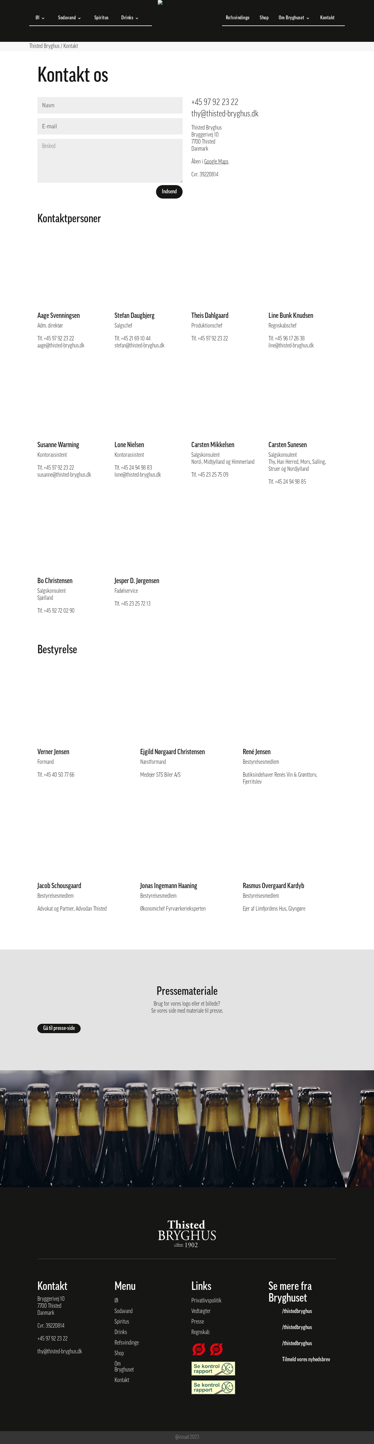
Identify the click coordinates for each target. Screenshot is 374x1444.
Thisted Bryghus (44, 46)
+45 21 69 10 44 (135, 339)
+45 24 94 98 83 (136, 468)
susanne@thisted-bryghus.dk (64, 475)
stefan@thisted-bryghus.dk (140, 346)
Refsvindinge (238, 18)
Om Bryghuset (291, 18)
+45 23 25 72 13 (135, 604)
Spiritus (101, 18)
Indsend (169, 192)
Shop (264, 18)
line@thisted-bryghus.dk (291, 346)
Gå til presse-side (59, 1028)
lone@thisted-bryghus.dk (138, 475)
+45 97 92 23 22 (214, 102)
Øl (38, 18)
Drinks (127, 18)
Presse (197, 1322)
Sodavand (67, 18)
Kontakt (327, 18)
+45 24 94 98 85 (290, 482)
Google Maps (216, 162)
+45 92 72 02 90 (59, 611)
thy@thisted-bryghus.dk (225, 114)
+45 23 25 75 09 (213, 475)
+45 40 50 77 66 (59, 775)
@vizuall (182, 1437)
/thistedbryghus (297, 1311)
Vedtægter (201, 1311)
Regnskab (200, 1333)
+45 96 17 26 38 (290, 339)
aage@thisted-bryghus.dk (60, 346)
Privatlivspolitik (206, 1301)
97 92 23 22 (56, 1339)
